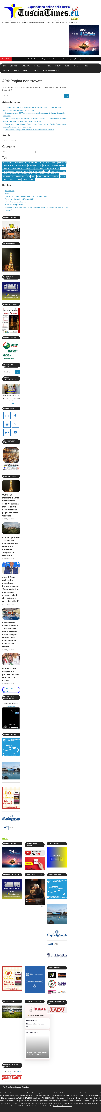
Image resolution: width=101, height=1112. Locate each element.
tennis (11, 179)
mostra (23, 174)
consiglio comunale (58, 165)
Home (4, 66)
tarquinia (55, 176)
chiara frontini (8, 165)
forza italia (39, 168)
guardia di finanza (36, 171)
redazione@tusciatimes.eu (23, 1095)
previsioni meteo (8, 176)
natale (30, 174)
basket (48, 162)
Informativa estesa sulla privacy (16, 202)
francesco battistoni (52, 168)
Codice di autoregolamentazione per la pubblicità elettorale (26, 196)
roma (39, 176)
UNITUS (16, 71)
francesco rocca (8, 171)
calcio (54, 162)
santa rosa (46, 176)
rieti (28, 176)
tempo (5, 179)
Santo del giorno (37, 1023)
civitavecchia (32, 165)
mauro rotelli (60, 171)
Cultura (58, 66)
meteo (5, 174)
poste (47, 174)
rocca (33, 176)
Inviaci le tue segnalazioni (14, 205)
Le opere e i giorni (37, 1044)
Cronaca (37, 66)
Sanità (67, 66)
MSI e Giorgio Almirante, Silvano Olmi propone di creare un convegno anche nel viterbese (37, 207)
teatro (62, 176)
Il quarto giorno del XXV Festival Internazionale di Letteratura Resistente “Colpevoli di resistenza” (11, 546)
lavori (46, 171)
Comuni (85, 66)
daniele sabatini (17, 168)
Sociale (25, 71)
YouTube (11, 403)
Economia (6, 71)
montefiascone (14, 174)
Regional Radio (11, 706)
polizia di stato (39, 174)
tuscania (18, 179)
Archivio (13, 66)
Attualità (25, 66)
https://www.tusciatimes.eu (62, 1106)
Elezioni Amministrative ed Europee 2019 (19, 199)
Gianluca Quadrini (22, 171)
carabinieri (62, 162)
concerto (46, 165)
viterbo (31, 179)
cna (40, 165)
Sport (76, 66)
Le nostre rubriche (50, 71)
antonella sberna (31, 162)
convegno (6, 168)
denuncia (27, 168)
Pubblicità (8, 210)
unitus (25, 179)
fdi (33, 168)
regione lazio (20, 176)
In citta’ (35, 71)
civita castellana (21, 165)
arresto (41, 162)
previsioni (54, 174)
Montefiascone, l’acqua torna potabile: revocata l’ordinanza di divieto (29, 130)
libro (52, 171)
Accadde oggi (9, 191)
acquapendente (8, 162)
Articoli (7, 194)
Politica (47, 66)
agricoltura (19, 162)
